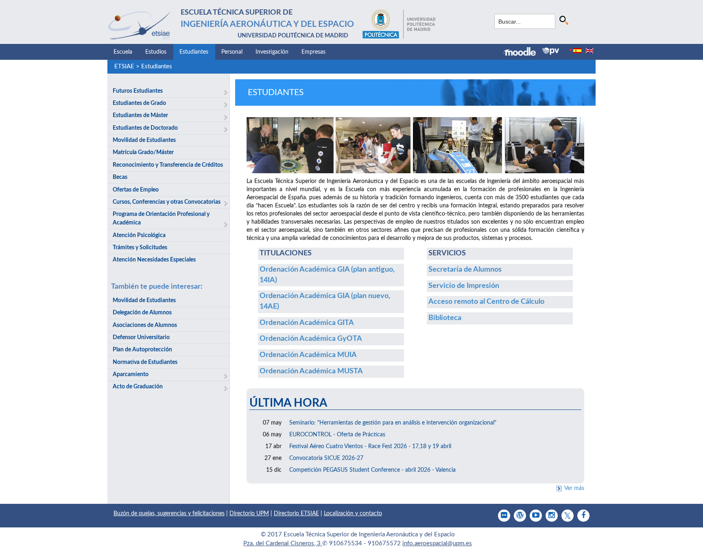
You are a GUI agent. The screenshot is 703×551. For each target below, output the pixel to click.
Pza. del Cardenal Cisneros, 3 (282, 543)
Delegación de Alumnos (142, 313)
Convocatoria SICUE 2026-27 (326, 458)
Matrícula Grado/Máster (143, 152)
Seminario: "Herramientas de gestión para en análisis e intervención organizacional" (392, 423)
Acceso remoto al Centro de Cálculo (486, 301)
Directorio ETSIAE (296, 513)
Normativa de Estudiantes (145, 362)
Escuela (123, 52)
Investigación (271, 52)
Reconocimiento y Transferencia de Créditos (168, 165)
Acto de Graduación (138, 387)
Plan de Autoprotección (142, 350)
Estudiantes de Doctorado (145, 128)
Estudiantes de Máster (140, 115)
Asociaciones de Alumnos (145, 325)
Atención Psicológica (139, 235)
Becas (120, 177)
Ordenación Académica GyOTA (311, 338)
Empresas (313, 52)
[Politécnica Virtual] (550, 51)
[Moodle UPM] (523, 52)
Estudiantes (193, 52)
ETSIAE (124, 66)
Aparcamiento (130, 374)
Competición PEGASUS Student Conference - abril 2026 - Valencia (372, 470)
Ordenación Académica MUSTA (311, 371)
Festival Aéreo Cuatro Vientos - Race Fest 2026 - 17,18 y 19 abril (370, 446)
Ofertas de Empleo (136, 190)
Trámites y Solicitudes (140, 247)
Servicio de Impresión (463, 286)
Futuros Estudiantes (138, 91)
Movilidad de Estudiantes (144, 140)
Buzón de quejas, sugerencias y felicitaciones (169, 513)
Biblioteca (444, 318)
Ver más (574, 488)
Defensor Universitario (141, 337)
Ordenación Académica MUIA (308, 355)
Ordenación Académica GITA (307, 323)
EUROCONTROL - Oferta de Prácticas (337, 435)
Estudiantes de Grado (139, 103)
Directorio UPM (249, 513)
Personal (231, 52)
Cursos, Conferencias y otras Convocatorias (167, 202)
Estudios (155, 52)
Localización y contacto (353, 513)
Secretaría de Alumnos (465, 269)
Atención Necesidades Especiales (154, 260)
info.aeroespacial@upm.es (437, 543)
